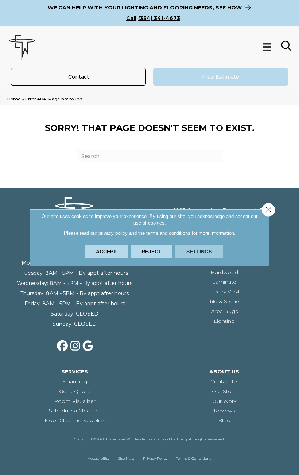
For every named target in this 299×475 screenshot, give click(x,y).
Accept (106, 251)
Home (14, 99)
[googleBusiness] (88, 346)
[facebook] (62, 346)
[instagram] (75, 346)
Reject (151, 251)
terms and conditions (168, 232)
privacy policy (113, 232)
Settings (199, 251)
